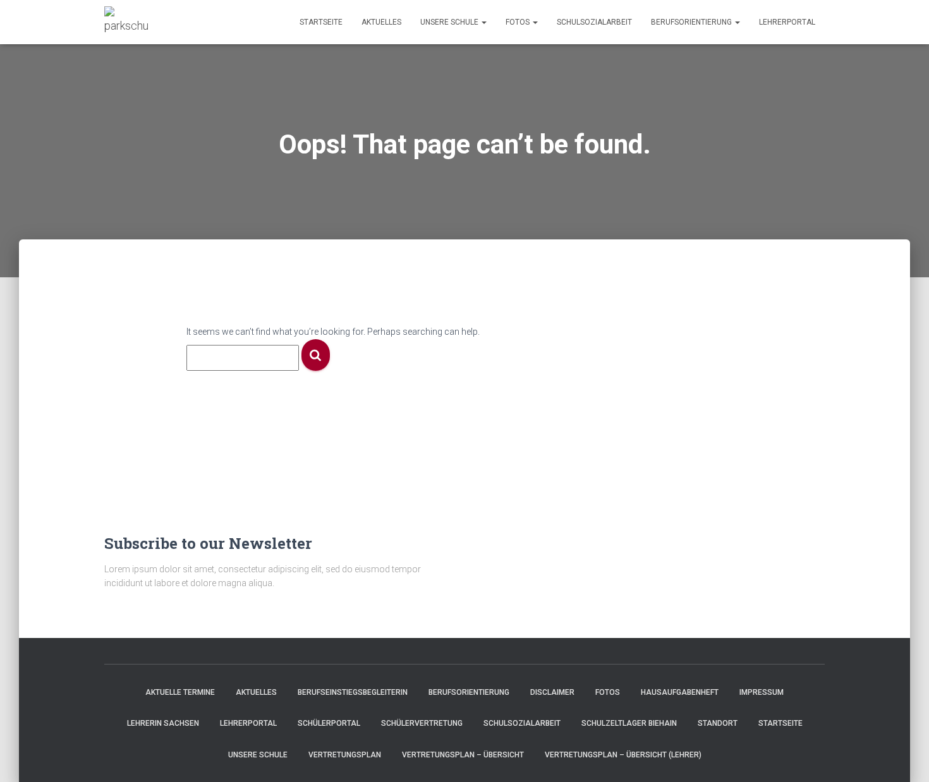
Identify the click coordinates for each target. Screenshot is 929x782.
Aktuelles (381, 22)
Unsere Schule (450, 22)
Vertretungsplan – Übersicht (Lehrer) (623, 754)
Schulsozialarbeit (594, 22)
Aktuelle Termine (180, 692)
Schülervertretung (422, 723)
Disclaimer (552, 692)
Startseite (321, 22)
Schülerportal (329, 723)
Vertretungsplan (344, 754)
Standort (718, 723)
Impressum (761, 692)
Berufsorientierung (692, 22)
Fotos (518, 22)
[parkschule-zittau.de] (126, 22)
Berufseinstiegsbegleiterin (353, 692)
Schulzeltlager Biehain (629, 723)
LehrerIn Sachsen (163, 723)
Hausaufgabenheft (680, 692)
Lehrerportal (787, 22)
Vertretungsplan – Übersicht (463, 754)
